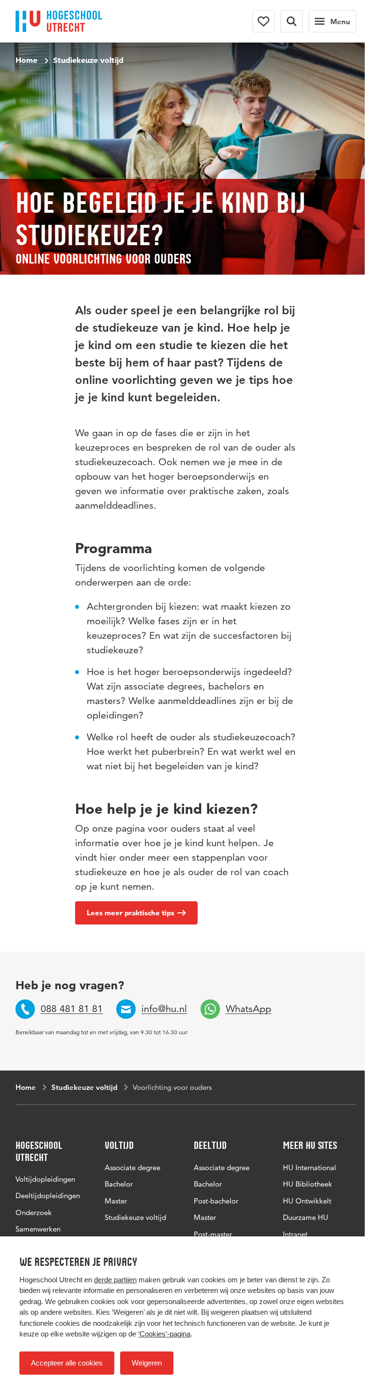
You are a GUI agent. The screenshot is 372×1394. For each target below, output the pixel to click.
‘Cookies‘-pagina (164, 1334)
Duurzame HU (305, 1217)
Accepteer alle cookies (67, 1363)
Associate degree (132, 1167)
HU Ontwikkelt (307, 1200)
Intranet (295, 1234)
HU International (309, 1167)
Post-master (213, 1234)
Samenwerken (38, 1228)
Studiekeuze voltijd (88, 60)
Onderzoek (34, 1212)
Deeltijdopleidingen (48, 1195)
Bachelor (119, 1184)
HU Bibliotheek (307, 1184)
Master (116, 1200)
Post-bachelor (216, 1200)
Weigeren (147, 1363)
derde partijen (115, 1280)
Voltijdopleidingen (45, 1179)
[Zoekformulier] (291, 21)
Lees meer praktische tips (130, 912)
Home (26, 60)
